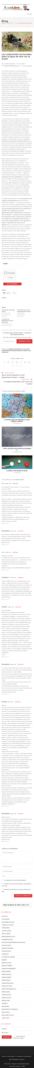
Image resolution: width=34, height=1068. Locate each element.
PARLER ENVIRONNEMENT (9, 968)
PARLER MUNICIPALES (8, 983)
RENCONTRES (5, 1006)
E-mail (5, 263)
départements (17, 349)
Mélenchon (20, 350)
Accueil (4, 1056)
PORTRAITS (5, 1003)
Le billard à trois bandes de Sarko (17, 470)
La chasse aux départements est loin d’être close (7, 320)
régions (26, 350)
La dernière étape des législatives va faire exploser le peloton (17, 420)
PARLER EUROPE (6, 971)
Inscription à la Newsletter (23, 1056)
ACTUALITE (5, 916)
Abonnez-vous (24, 341)
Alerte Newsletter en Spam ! (17, 1059)
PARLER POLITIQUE (7, 986)
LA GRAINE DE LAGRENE (8, 957)
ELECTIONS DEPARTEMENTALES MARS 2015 (13, 942)
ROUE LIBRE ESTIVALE (8, 1015)
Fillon (23, 349)
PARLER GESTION (6, 974)
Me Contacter (11, 1056)
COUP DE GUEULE (6, 930)
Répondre (15, 483)
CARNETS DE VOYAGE (8, 925)
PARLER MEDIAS (6, 980)
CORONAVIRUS (6, 928)
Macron (14, 350)
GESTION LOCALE (6, 945)
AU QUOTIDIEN (6, 919)
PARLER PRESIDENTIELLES (11, 66)
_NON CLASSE (5, 1018)
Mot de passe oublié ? (18, 1038)
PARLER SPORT (6, 1000)
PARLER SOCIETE (6, 994)
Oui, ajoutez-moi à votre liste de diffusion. (15, 880)
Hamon (27, 349)
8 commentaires (27, 66)
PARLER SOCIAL (6, 992)
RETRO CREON (6, 1012)
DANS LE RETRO (6, 933)
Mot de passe (5, 1032)
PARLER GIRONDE (6, 977)
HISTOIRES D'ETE (6, 951)
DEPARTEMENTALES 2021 (8, 936)
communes (10, 349)
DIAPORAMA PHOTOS (7, 939)
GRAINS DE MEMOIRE (7, 948)
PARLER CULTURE (6, 962)
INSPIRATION (5, 954)
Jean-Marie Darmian (9, 63)
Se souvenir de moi (20, 1036)
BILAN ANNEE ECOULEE (8, 922)
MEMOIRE (4, 960)
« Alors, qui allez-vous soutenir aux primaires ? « (17, 449)
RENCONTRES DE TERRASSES (10, 1009)
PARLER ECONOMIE (7, 965)
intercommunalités (7, 350)
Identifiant (4, 1028)
